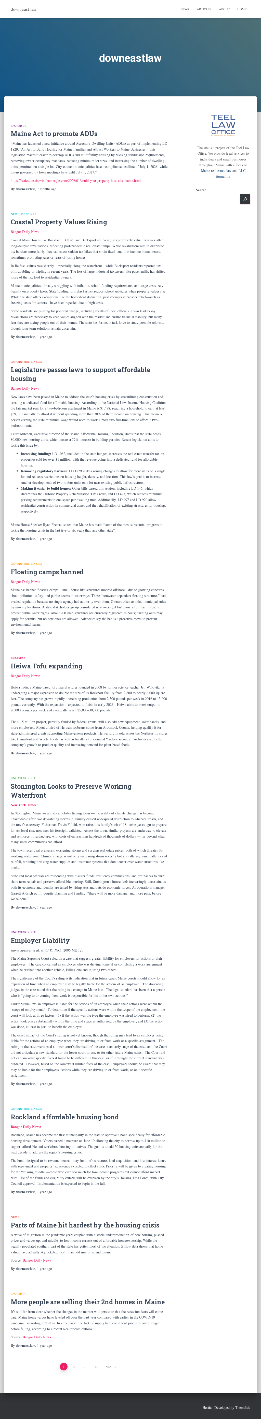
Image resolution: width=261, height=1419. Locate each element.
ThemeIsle (242, 1407)
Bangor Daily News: (26, 1126)
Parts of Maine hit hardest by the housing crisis (86, 1225)
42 (95, 1367)
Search (201, 190)
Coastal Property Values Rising (59, 222)
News (184, 9)
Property (18, 125)
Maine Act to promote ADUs (54, 133)
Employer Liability (40, 940)
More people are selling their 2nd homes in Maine (88, 1302)
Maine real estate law (216, 170)
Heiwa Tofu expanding (46, 666)
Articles (204, 9)
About (224, 9)
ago (46, 188)
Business (18, 657)
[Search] (245, 199)
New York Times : (24, 805)
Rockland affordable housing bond (65, 1117)
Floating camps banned (47, 572)
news (15, 214)
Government (21, 361)
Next (110, 1367)
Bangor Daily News (25, 231)
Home (241, 9)
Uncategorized (23, 778)
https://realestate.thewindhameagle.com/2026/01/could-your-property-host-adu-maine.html (76, 180)
